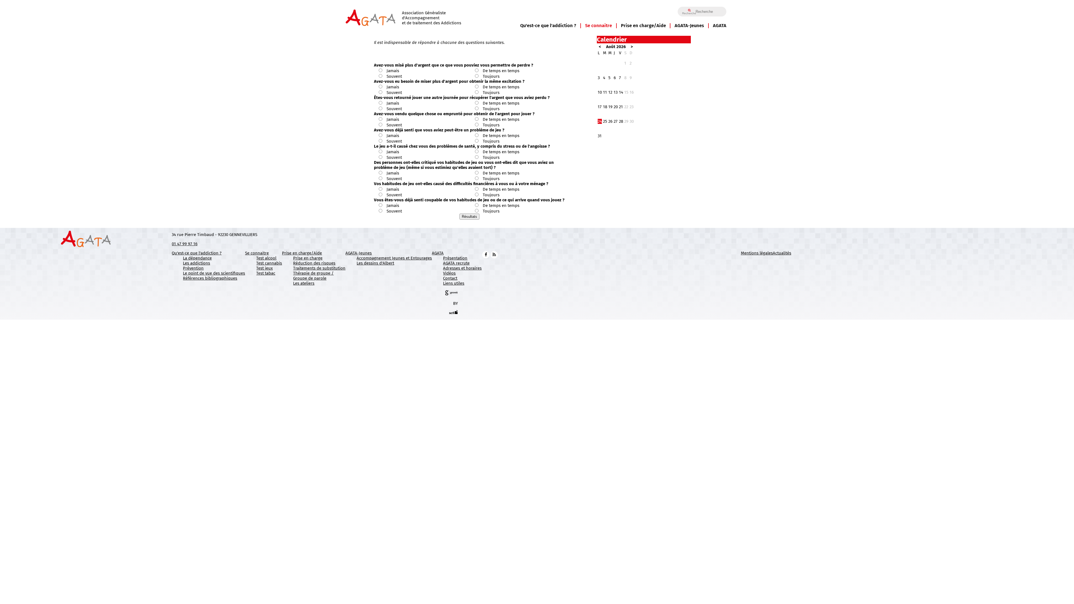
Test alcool (266, 258)
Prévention (193, 268)
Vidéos (449, 273)
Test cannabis (269, 263)
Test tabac (265, 273)
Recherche (689, 13)
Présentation (455, 258)
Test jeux (264, 268)
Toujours (491, 76)
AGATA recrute (456, 263)
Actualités (782, 253)
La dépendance (197, 258)
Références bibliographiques (210, 278)
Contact (450, 278)
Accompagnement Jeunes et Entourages (394, 258)
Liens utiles (453, 283)
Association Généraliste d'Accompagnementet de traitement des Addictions (431, 17)
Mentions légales (757, 253)
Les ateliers (303, 283)
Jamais (393, 70)
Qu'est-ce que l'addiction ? (548, 25)
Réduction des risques (314, 263)
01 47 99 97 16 (184, 243)
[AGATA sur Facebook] (486, 254)
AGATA (719, 25)
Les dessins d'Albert (375, 263)
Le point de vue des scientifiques (214, 273)
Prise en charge (307, 258)
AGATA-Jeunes (689, 25)
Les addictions (196, 263)
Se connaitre (598, 25)
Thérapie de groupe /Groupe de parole (313, 276)
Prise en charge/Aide (643, 25)
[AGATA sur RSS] (494, 254)
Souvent (394, 76)
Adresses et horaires (462, 268)
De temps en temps (501, 70)
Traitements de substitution (319, 268)
